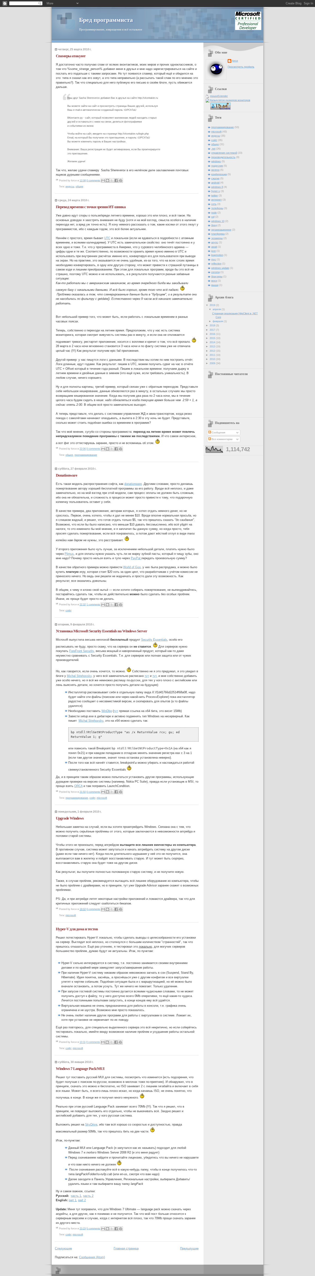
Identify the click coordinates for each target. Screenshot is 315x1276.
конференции (219, 174)
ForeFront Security (81, 651)
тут (147, 676)
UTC (107, 238)
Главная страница (126, 1248)
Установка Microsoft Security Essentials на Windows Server (101, 631)
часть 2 (88, 1196)
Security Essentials (154, 639)
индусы (69, 186)
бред (214, 225)
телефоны (217, 208)
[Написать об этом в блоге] (107, 180)
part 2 (82, 1200)
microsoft (102, 797)
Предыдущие (189, 1248)
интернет (216, 199)
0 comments (93, 180)
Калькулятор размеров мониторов (230, 100)
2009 (213, 363)
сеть (214, 204)
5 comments (93, 1228)
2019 (213, 305)
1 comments (93, 604)
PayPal (136, 558)
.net (213, 148)
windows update (220, 268)
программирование (85, 454)
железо (215, 169)
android (215, 182)
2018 (213, 325)
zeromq (215, 272)
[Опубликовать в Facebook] (116, 180)
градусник (217, 165)
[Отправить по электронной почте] (103, 180)
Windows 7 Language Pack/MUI (80, 1068)
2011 (213, 355)
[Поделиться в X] (112, 180)
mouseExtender (219, 96)
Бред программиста (106, 20)
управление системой (224, 152)
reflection (216, 263)
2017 (213, 329)
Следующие (63, 1248)
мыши (214, 285)
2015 (213, 338)
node (214, 212)
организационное (221, 229)
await (214, 246)
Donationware (66, 475)
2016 (213, 334)
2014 (213, 342)
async (214, 242)
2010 (213, 359)
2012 (213, 350)
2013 (213, 346)
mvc (213, 259)
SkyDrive (91, 1124)
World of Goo (132, 567)
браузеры (217, 276)
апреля (217, 309)
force (235, 60)
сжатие (215, 178)
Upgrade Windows (70, 818)
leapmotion (217, 255)
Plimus (69, 553)
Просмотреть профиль (241, 66)
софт (68, 610)
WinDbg (106, 711)
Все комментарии (221, 439)
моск (214, 280)
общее (79, 186)
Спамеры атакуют (70, 56)
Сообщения (218, 432)
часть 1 (76, 1196)
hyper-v (215, 191)
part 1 (72, 1200)
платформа (218, 233)
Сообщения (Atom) (92, 1257)
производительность (223, 157)
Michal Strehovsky (79, 676)
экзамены (217, 238)
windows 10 (217, 221)
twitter (214, 195)
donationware (133, 484)
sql (212, 216)
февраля (218, 321)
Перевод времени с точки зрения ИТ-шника (91, 207)
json (213, 250)
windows (216, 161)
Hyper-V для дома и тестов (77, 929)
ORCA (78, 786)
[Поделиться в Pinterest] (120, 180)
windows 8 (217, 187)
